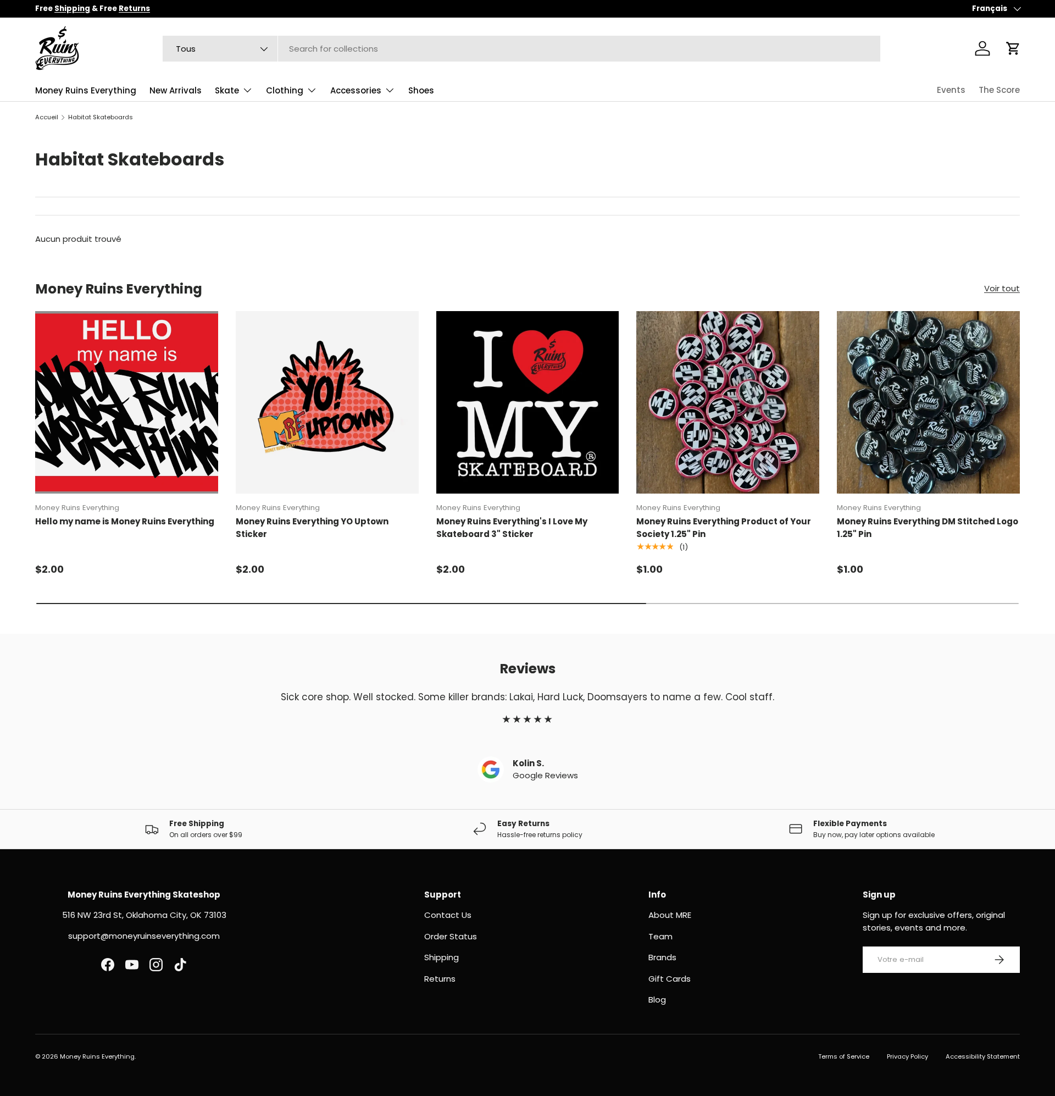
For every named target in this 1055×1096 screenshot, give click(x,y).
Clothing (284, 90)
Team (660, 936)
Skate (227, 90)
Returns (440, 978)
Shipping (441, 957)
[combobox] (521, 49)
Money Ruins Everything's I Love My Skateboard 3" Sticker (511, 528)
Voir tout (1002, 288)
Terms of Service (843, 1056)
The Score (999, 90)
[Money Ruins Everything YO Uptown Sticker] (327, 402)
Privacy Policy (907, 1056)
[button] (1013, 48)
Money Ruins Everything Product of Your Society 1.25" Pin (723, 528)
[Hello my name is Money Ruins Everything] (126, 402)
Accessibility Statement (983, 1056)
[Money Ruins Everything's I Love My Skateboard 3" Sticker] (527, 402)
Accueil (46, 117)
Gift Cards (669, 978)
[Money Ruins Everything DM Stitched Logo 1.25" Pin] (928, 402)
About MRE (669, 915)
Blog (657, 999)
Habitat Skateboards (100, 117)
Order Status (450, 936)
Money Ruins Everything (85, 90)
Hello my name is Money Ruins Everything (124, 521)
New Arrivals (175, 90)
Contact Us (447, 915)
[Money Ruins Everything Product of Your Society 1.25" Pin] (727, 402)
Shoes (421, 90)
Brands (662, 957)
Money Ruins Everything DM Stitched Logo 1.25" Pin (927, 528)
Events (951, 90)
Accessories (355, 90)
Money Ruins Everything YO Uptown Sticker (312, 528)
